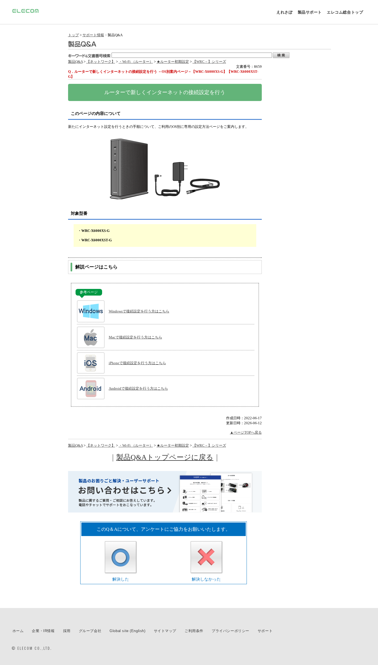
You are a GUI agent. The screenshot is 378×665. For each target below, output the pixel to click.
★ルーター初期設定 (173, 61)
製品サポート (310, 12)
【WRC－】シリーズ (209, 61)
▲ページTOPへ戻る (246, 432)
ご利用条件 (194, 631)
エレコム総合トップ (345, 12)
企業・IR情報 (43, 631)
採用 (67, 631)
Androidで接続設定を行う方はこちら (138, 388)
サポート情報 (93, 35)
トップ (73, 35)
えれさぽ (284, 12)
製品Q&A (75, 61)
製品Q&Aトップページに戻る (164, 457)
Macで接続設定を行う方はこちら (135, 337)
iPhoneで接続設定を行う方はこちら (137, 363)
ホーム (18, 631)
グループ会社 (90, 631)
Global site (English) (127, 631)
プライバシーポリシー (230, 631)
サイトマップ (165, 631)
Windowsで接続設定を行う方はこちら (139, 311)
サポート (265, 631)
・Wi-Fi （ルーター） (136, 61)
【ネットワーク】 (100, 61)
